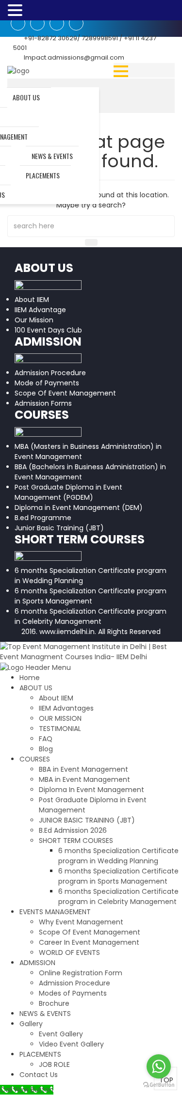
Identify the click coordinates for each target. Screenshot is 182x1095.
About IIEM (32, 299)
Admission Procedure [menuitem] (74, 983)
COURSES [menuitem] (34, 759)
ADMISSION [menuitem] (37, 963)
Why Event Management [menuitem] (81, 922)
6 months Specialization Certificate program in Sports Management (90, 596)
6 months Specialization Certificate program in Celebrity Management (90, 616)
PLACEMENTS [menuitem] (40, 1054)
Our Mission (34, 320)
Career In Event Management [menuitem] (89, 942)
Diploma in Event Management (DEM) (79, 507)
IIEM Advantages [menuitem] (66, 708)
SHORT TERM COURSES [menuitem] (76, 840)
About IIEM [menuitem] (56, 698)
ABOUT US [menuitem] (35, 688)
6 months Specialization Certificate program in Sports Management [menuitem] (118, 876)
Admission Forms (43, 403)
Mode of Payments (47, 383)
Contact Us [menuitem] (38, 1074)
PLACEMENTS (43, 175)
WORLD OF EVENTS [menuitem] (69, 952)
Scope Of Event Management (65, 393)
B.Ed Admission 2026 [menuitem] (73, 830)
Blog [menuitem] (46, 749)
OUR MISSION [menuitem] (60, 718)
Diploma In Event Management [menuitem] (91, 789)
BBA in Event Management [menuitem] (83, 769)
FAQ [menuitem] (45, 739)
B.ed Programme (43, 518)
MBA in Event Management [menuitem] (84, 779)
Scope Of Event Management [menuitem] (89, 932)
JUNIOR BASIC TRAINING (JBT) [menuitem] (87, 820)
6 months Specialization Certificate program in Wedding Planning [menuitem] (118, 856)
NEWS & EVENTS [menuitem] (45, 1013)
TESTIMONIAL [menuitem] (60, 728)
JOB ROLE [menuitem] (54, 1064)
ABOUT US (26, 97)
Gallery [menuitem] (31, 1024)
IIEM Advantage (40, 310)
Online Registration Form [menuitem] (80, 973)
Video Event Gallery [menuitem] (71, 1044)
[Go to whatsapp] (159, 1066)
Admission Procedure (50, 373)
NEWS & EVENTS (52, 156)
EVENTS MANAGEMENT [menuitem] (55, 912)
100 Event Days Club (48, 330)
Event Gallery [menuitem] (61, 1034)
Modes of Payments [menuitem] (73, 993)
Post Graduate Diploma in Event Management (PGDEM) (68, 492)
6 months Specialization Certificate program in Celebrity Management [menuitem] (118, 896)
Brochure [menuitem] (54, 1003)
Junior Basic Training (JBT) (59, 528)
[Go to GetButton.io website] (158, 1085)
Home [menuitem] (29, 677)
